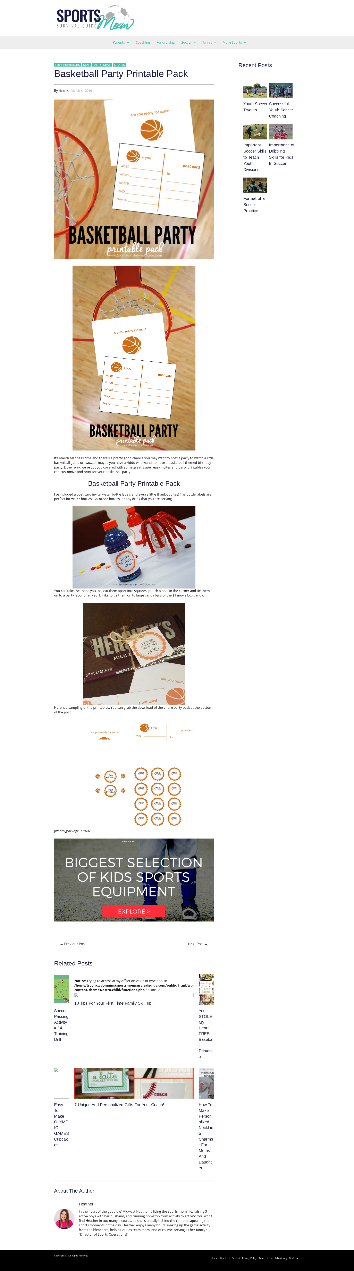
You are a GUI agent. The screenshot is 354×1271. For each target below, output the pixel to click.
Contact (236, 1258)
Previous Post (73, 943)
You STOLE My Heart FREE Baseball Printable (206, 1033)
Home (214, 1258)
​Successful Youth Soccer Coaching (281, 110)
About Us (224, 1258)
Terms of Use (266, 1258)
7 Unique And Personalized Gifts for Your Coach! (119, 1104)
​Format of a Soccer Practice (254, 204)
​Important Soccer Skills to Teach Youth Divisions (255, 157)
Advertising (281, 1258)
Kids (86, 64)
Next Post (198, 943)
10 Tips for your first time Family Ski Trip (112, 1003)
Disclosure (294, 1258)
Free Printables (67, 64)
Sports (119, 64)
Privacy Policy (249, 1258)
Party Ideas (102, 64)
